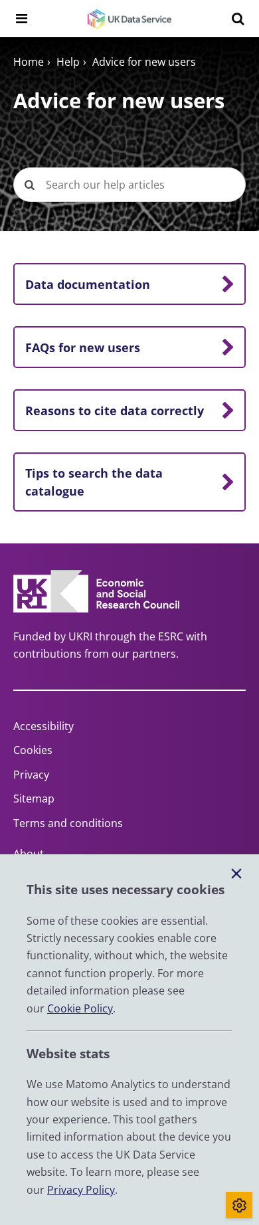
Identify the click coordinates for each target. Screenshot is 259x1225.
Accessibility (43, 726)
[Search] (237, 18)
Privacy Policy (81, 1189)
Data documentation (87, 284)
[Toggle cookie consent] (239, 1205)
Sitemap (33, 798)
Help (68, 61)
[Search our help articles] (29, 184)
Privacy (31, 774)
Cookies (32, 750)
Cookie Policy (80, 1008)
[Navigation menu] (21, 18)
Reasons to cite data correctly (114, 411)
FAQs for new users (82, 347)
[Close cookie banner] (236, 874)
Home (28, 61)
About (28, 853)
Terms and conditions (68, 823)
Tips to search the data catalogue (94, 481)
